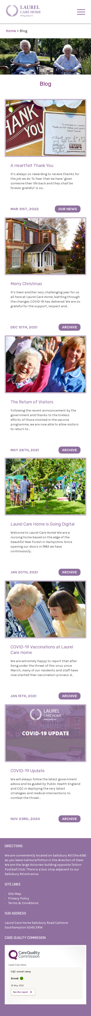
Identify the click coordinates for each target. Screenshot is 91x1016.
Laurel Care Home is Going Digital (42, 524)
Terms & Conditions (23, 903)
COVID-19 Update (27, 770)
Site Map (14, 894)
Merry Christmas (26, 283)
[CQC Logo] (24, 958)
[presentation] (12, 60)
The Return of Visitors (31, 402)
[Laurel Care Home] (23, 11)
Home (11, 31)
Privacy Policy (18, 898)
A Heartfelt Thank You (31, 165)
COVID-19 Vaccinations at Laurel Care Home (41, 649)
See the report (20, 992)
